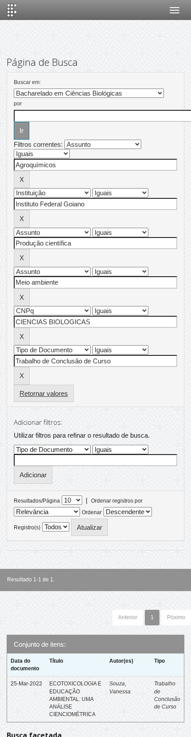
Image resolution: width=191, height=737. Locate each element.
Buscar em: (27, 82)
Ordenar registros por (117, 501)
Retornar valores (44, 393)
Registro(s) (27, 527)
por (18, 104)
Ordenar (92, 512)
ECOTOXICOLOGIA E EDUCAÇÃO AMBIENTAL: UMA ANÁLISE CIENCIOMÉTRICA (75, 699)
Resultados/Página (37, 501)
